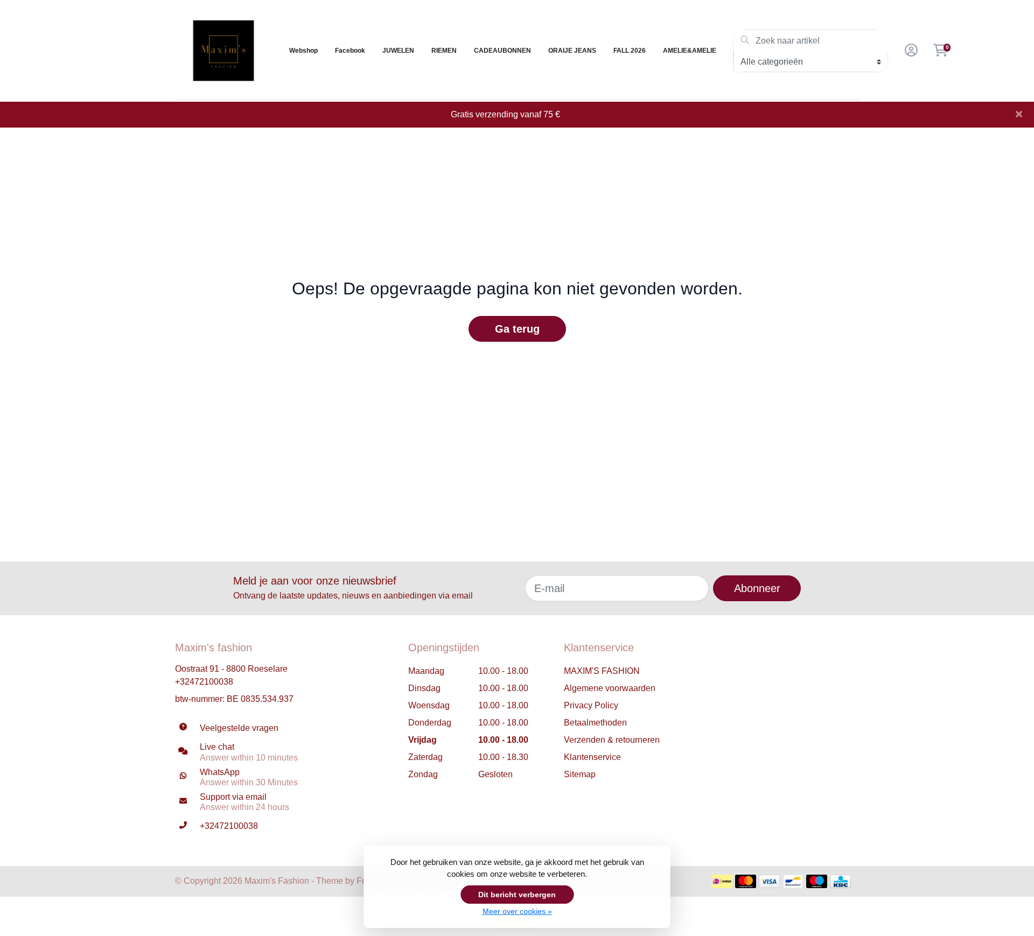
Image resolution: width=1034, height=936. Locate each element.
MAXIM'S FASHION (602, 670)
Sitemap (580, 774)
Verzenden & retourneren (612, 739)
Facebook (350, 50)
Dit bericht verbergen (517, 894)
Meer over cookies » (517, 911)
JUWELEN (398, 50)
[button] (909, 51)
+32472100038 (204, 681)
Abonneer (757, 588)
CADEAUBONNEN (502, 50)
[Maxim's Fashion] (223, 50)
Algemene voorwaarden (609, 688)
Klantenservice (592, 757)
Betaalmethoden (595, 722)
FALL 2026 (629, 50)
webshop (303, 50)
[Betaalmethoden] (721, 881)
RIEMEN (444, 50)
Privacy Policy (591, 705)
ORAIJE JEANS (572, 50)
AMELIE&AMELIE (689, 50)
